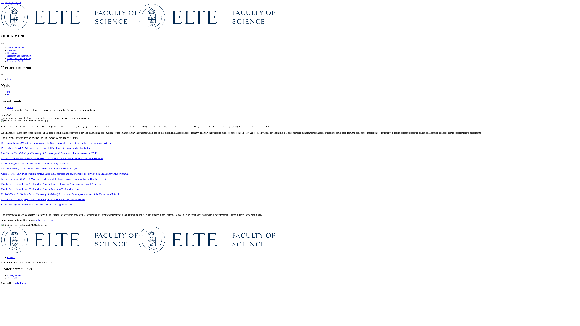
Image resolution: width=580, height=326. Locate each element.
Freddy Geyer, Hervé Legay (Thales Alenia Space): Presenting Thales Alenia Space (41, 189)
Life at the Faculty (16, 61)
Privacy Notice (14, 275)
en (8, 94)
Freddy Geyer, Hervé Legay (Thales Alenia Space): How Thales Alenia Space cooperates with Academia (51, 184)
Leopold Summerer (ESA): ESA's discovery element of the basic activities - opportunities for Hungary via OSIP (54, 179)
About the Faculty (15, 47)
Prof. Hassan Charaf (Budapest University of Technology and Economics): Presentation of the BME (49, 153)
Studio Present (20, 283)
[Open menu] (2, 43)
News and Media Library (19, 58)
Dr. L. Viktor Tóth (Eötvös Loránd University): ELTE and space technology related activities (45, 148)
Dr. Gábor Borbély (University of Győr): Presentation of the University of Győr (39, 168)
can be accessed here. (44, 220)
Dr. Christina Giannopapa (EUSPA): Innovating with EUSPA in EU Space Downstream (43, 199)
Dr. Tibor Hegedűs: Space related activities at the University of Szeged (34, 163)
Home (10, 107)
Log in (10, 79)
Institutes (11, 50)
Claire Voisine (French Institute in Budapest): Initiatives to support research (36, 204)
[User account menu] (2, 74)
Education (12, 53)
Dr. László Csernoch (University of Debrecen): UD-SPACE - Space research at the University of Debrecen (52, 158)
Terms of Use (13, 278)
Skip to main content (11, 2)
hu (8, 92)
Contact (11, 257)
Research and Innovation (19, 55)
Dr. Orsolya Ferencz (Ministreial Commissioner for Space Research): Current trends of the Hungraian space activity (56, 143)
